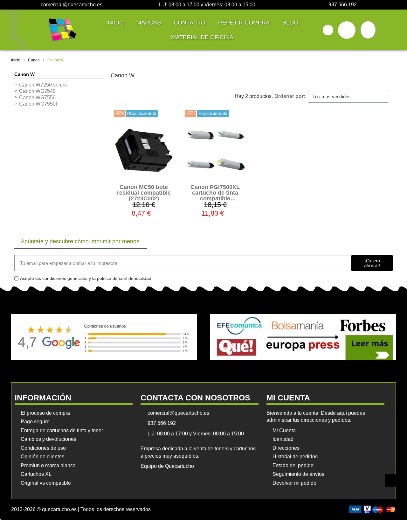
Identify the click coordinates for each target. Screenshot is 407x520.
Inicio (115, 22)
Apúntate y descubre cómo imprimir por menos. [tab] (81, 241)
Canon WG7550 (37, 97)
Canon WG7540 (37, 91)
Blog (290, 22)
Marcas (148, 22)
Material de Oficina (202, 37)
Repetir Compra (244, 22)
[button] (328, 30)
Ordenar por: (289, 96)
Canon (34, 60)
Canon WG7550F (39, 104)
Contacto (189, 22)
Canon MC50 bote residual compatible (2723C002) (144, 193)
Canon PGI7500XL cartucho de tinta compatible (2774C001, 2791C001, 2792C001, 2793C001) (215, 198)
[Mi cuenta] (346, 30)
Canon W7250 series (43, 84)
